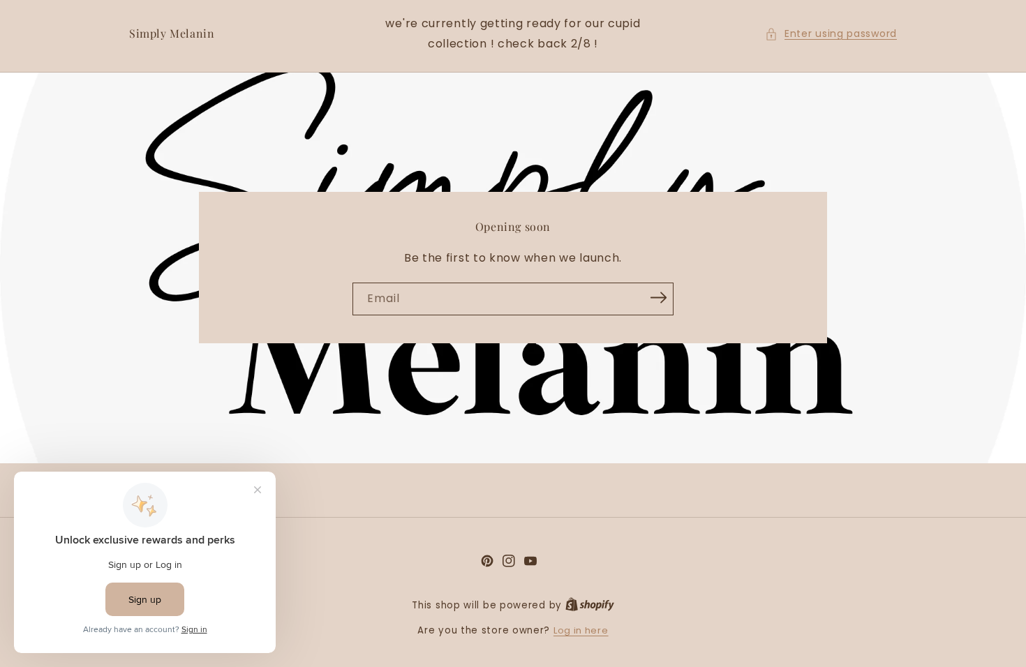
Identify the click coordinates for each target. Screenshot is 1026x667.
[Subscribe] (658, 298)
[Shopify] (589, 605)
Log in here (581, 630)
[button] (831, 34)
